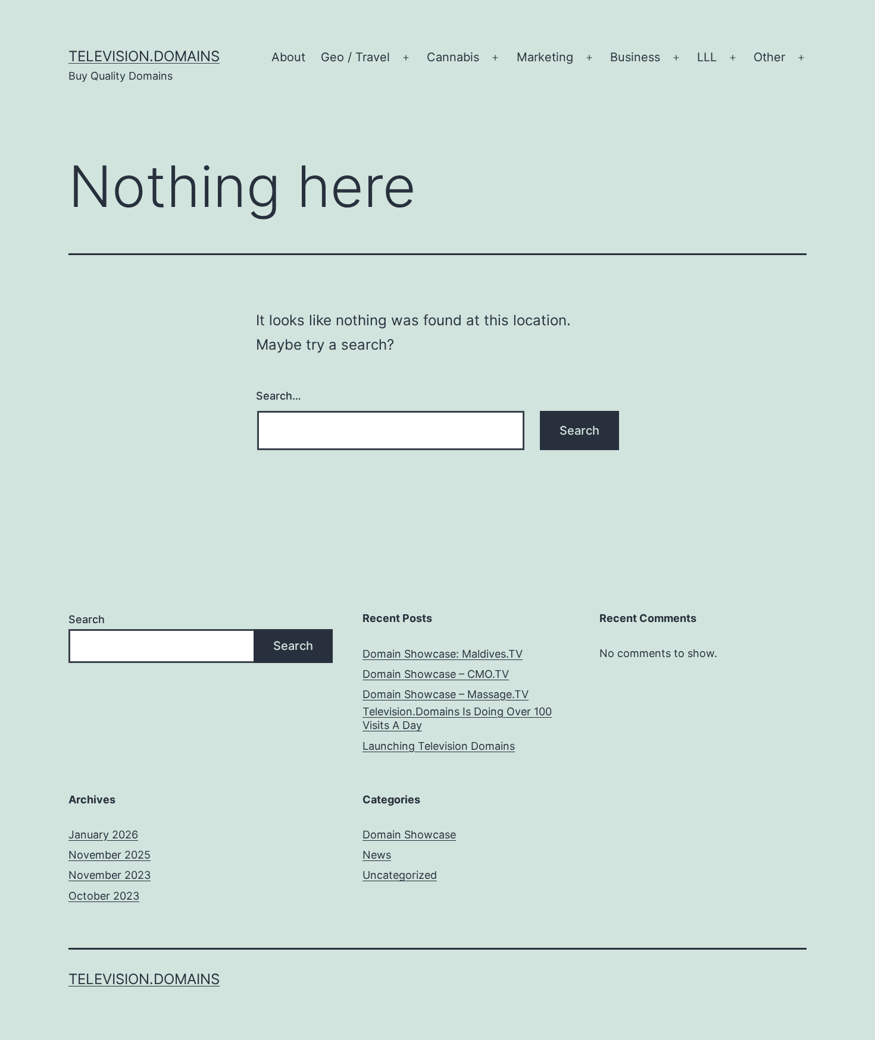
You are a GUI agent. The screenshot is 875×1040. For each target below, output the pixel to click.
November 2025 (109, 855)
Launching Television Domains (438, 746)
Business (635, 57)
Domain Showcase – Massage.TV (445, 694)
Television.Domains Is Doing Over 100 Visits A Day (457, 718)
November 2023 (109, 875)
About (288, 57)
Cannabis (453, 57)
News (376, 855)
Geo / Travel (355, 57)
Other (769, 57)
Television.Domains (144, 56)
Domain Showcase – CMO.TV (435, 674)
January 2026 (103, 834)
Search (86, 619)
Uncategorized (399, 875)
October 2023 (103, 896)
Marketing (545, 57)
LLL (707, 57)
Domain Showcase (409, 834)
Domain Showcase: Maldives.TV (442, 654)
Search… (278, 395)
